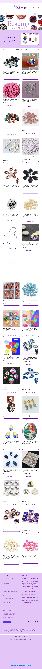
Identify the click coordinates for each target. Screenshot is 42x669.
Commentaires (6, 583)
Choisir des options (11, 78)
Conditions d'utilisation (8, 605)
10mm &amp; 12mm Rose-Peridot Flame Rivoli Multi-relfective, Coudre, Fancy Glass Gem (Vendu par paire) (11, 527)
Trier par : (18, 49)
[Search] (35, 14)
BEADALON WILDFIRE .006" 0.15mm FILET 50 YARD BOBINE (11, 415)
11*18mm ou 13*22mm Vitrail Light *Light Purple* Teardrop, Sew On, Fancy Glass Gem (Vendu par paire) (30, 157)
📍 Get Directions (14, 665)
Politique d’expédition (10, 631)
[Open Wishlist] (36, 7)
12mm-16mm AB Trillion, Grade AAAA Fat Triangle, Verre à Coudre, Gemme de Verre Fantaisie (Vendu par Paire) (30, 499)
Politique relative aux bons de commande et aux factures (9, 614)
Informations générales (8, 598)
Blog (4, 595)
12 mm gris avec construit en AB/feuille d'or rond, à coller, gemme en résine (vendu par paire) (11, 274)
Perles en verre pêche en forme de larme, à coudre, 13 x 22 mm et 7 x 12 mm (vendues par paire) (30, 470)
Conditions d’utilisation (34, 630)
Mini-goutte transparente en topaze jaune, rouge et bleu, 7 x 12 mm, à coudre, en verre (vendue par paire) (11, 470)
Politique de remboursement (9, 610)
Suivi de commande (7, 588)
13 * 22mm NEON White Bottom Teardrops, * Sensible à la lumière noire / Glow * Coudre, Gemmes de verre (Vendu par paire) (11, 357)
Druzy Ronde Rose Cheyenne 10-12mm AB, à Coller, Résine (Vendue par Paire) (30, 128)
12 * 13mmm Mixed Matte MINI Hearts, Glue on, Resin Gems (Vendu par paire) (11, 100)
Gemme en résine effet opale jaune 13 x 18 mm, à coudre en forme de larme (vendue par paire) (11, 329)
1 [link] (12, 568)
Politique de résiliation (25, 631)
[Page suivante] (29, 569)
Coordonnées (18, 631)
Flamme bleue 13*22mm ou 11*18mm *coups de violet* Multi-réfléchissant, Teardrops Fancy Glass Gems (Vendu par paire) (30, 387)
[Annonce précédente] (2, 1)
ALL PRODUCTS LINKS (8, 578)
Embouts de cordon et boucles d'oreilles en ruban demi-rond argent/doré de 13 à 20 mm (30, 415)
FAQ (4, 586)
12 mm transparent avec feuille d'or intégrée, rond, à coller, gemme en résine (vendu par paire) (30, 215)
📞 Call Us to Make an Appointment (24, 665)
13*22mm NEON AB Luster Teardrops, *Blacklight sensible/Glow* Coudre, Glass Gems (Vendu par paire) (30, 329)
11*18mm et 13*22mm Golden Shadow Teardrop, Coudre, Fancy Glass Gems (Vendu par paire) (30, 274)
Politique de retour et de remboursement (8, 602)
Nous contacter (6, 607)
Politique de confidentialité (24, 630)
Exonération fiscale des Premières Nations (10, 592)
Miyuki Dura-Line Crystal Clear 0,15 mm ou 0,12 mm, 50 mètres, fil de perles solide (11, 215)
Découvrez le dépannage (8, 617)
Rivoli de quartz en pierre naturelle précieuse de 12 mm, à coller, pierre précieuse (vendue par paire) (10, 128)
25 (25, 568)
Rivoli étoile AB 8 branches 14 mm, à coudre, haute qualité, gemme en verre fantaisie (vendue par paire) (30, 72)
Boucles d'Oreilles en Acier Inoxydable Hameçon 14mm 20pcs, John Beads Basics (11, 243)
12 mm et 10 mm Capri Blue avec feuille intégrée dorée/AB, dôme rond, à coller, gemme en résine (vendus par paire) (29, 301)
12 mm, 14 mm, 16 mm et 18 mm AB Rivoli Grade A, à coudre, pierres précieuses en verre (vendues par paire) (11, 387)
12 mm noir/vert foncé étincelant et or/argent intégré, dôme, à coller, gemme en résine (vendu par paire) (11, 72)
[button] (2, 7)
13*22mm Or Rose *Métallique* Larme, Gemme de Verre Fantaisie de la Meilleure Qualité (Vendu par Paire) (11, 301)
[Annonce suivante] (40, 1)
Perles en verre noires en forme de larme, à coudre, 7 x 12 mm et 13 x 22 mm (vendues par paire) (30, 186)
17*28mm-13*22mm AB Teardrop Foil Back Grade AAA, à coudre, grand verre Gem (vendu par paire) (11, 442)
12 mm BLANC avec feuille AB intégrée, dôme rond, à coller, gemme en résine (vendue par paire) (29, 100)
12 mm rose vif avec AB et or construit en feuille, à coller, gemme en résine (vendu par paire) (30, 556)
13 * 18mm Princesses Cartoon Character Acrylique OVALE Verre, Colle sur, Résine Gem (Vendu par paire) (29, 442)
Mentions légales (33, 631)
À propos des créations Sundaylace (10, 580)
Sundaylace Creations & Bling (16, 629)
